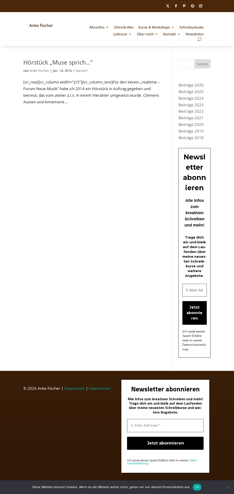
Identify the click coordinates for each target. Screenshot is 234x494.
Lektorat (120, 34)
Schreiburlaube (191, 27)
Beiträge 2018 (191, 137)
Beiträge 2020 (191, 124)
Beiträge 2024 (191, 98)
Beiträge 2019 (191, 131)
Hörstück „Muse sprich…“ (58, 62)
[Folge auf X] (168, 6)
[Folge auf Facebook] (176, 6)
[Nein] (228, 487)
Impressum (74, 388)
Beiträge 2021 (191, 117)
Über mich (145, 34)
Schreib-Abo (123, 27)
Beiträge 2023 (191, 104)
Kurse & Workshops (154, 27)
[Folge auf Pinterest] (184, 6)
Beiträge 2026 (191, 85)
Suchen (202, 64)
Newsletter (195, 34)
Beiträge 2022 (191, 111)
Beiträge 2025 (191, 91)
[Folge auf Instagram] (200, 6)
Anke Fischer (39, 70)
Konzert (82, 70)
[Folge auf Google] (192, 6)
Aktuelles (96, 27)
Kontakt (169, 34)
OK (197, 487)
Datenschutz (100, 388)
